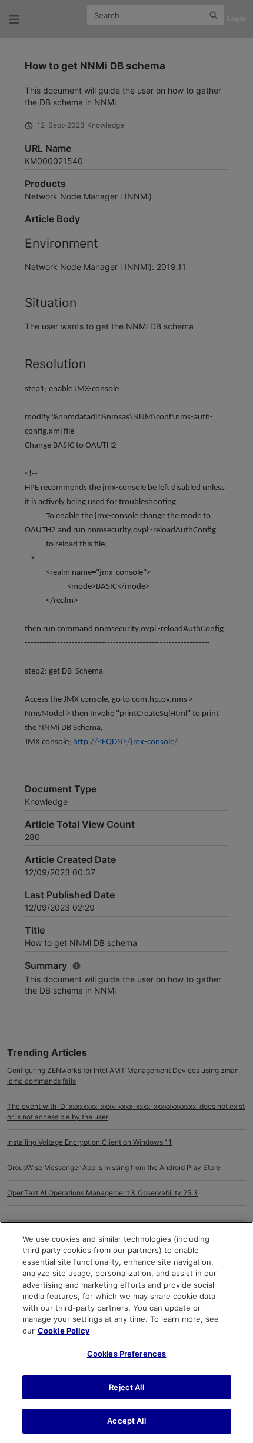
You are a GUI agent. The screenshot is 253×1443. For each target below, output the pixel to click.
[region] (126, 1332)
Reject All (126, 1387)
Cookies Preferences (126, 1353)
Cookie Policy (64, 1330)
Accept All (126, 1420)
